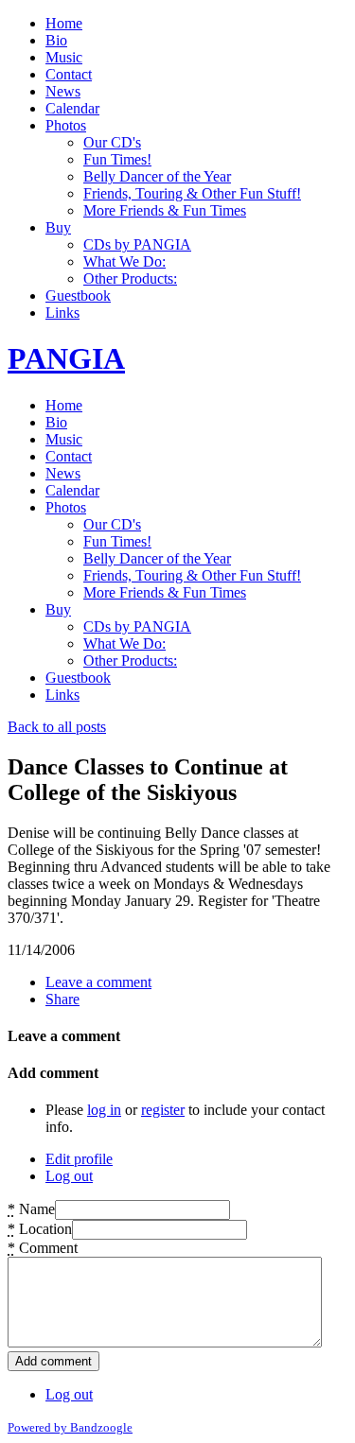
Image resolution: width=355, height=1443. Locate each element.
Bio (56, 40)
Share (62, 999)
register (163, 1110)
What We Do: (124, 261)
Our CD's (112, 142)
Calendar (72, 108)
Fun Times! (117, 159)
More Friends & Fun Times (164, 210)
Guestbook (78, 295)
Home (63, 23)
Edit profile (79, 1159)
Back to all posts (57, 727)
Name (31, 1209)
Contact (68, 74)
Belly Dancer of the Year (157, 176)
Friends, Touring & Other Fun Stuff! (192, 193)
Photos (65, 125)
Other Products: (130, 278)
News (62, 91)
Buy (58, 227)
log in (104, 1110)
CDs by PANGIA (137, 244)
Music (63, 57)
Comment (43, 1248)
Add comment (53, 1361)
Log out (69, 1176)
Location (40, 1229)
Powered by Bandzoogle (70, 1427)
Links (62, 312)
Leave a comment (98, 982)
